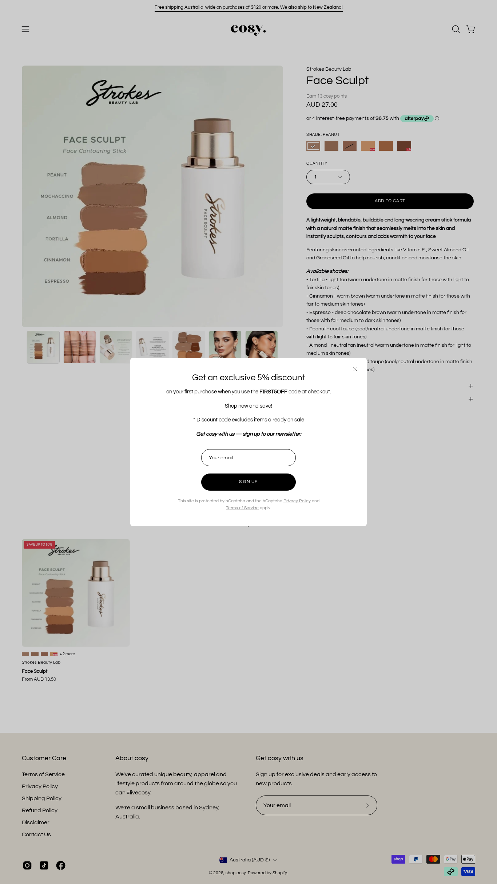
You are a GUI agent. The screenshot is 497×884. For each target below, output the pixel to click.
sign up (248, 481)
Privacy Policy (297, 501)
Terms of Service (242, 508)
